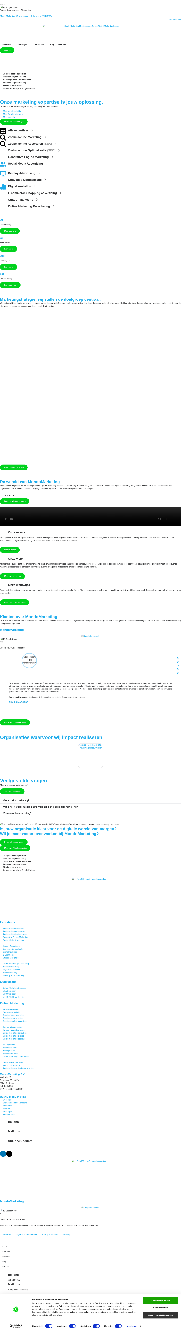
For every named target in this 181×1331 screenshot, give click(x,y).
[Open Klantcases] (45, 44)
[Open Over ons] (68, 44)
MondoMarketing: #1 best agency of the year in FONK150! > (26, 16)
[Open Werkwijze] (29, 44)
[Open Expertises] (13, 44)
